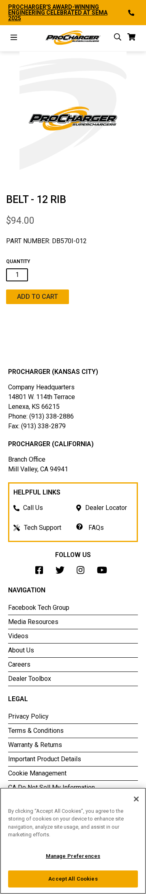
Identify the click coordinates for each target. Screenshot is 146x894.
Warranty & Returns (35, 745)
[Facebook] (41, 572)
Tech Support (42, 527)
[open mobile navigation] (14, 38)
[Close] (136, 799)
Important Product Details (44, 759)
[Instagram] (83, 572)
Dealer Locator (106, 508)
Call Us (33, 508)
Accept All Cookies (72, 879)
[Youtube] (104, 572)
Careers (19, 664)
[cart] (131, 38)
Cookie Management (37, 773)
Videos (18, 636)
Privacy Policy (28, 716)
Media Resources (33, 622)
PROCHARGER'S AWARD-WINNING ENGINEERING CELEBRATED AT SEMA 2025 (57, 13)
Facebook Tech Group (38, 607)
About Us (21, 650)
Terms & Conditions (36, 730)
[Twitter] (62, 572)
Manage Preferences (73, 856)
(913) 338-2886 (51, 416)
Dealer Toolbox (29, 678)
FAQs (95, 527)
